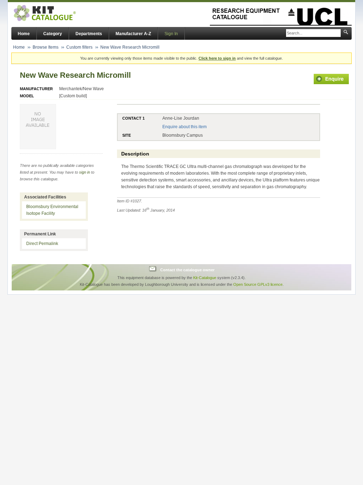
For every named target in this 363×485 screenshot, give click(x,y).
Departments (89, 33)
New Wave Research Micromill (130, 47)
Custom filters (79, 47)
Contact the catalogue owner (187, 270)
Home (24, 33)
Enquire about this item (184, 126)
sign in (84, 172)
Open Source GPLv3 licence (258, 284)
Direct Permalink (42, 243)
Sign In (171, 33)
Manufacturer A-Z (133, 33)
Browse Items (45, 47)
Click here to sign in (217, 58)
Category (52, 33)
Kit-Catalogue (204, 278)
